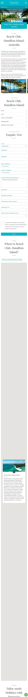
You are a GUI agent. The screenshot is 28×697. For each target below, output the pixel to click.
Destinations (8, 9)
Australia (20, 9)
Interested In (5, 207)
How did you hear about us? (9, 213)
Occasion (4, 189)
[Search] (26, 7)
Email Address (5, 164)
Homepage (2, 9)
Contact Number (6, 170)
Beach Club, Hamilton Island (12, 259)
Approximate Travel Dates (9, 201)
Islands (25, 9)
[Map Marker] (14, 472)
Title (3, 143)
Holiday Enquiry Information (10, 177)
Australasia (14, 9)
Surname (4, 156)
